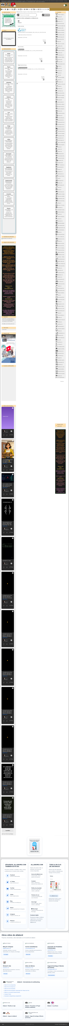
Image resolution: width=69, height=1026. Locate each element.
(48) (60, 28)
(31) (61, 32)
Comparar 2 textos (7, 994)
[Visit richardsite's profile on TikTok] (4, 431)
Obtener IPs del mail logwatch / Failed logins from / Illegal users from (16, 990)
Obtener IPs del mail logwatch (9, 988)
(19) (61, 30)
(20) (61, 95)
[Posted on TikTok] (11, 431)
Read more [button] (5, 463)
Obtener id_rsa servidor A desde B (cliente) (12, 992)
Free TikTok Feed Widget (8, 833)
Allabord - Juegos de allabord (10, 1016)
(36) (60, 39)
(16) (59, 75)
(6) (61, 37)
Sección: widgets (44, 41)
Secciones (59, 12)
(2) (61, 120)
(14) (61, 126)
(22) (61, 23)
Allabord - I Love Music (52, 1005)
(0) (61, 93)
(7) (60, 102)
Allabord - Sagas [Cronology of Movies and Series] (34, 1017)
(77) (59, 21)
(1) (59, 66)
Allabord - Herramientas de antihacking (28, 982)
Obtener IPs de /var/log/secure (9, 986)
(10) (60, 160)
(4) (61, 84)
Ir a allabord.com (54, 895)
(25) (60, 61)
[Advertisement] (62, 402)
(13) (60, 68)
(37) (60, 19)
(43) (61, 155)
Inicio (3, 1024)
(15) (59, 46)
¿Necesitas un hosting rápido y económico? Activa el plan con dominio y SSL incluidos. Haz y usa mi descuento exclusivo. (9, 321)
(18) (61, 34)
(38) (62, 48)
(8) (61, 57)
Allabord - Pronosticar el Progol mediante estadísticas (32, 1006)
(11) (61, 25)
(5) (60, 88)
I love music (4, 329)
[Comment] (6, 470)
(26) (61, 14)
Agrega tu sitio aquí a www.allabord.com (60, 467)
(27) (59, 16)
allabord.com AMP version (29, 1024)
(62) (61, 153)
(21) (61, 113)
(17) (61, 43)
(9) (59, 41)
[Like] (4, 470)
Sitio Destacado (60, 478)
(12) (60, 52)
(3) (59, 70)
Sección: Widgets (42, 77)
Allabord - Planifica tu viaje (9, 1005)
